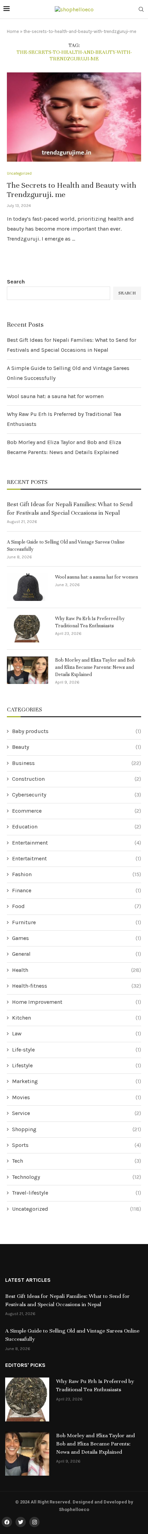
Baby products (76, 731)
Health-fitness (76, 986)
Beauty (76, 747)
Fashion (76, 874)
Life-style (76, 1049)
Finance (76, 890)
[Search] (141, 10)
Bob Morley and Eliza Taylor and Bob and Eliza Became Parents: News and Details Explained (95, 667)
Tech (76, 1161)
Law (76, 1033)
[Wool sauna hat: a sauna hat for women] (27, 587)
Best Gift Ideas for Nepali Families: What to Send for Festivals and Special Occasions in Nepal (70, 508)
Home (13, 31)
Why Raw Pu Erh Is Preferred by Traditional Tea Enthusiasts (90, 622)
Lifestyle (76, 1065)
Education (76, 826)
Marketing (76, 1081)
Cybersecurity (76, 794)
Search (16, 281)
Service (76, 1113)
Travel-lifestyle (76, 1192)
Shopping (76, 1129)
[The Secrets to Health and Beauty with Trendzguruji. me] (74, 117)
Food (76, 906)
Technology (76, 1177)
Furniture (76, 922)
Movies (76, 1097)
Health (76, 970)
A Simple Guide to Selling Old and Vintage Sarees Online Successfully (66, 545)
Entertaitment (76, 858)
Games (76, 938)
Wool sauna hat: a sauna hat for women (55, 396)
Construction (76, 779)
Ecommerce (76, 810)
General (76, 954)
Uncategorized (76, 1209)
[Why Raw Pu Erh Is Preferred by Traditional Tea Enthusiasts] (27, 628)
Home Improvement (76, 1002)
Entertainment (76, 842)
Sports (76, 1145)
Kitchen (76, 1017)
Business (76, 763)
